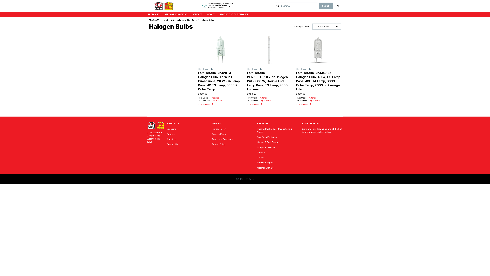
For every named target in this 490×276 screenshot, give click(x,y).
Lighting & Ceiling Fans (173, 20)
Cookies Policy (219, 134)
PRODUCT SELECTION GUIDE (234, 14)
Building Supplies (265, 162)
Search (325, 6)
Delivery (261, 152)
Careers (171, 134)
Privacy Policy (219, 129)
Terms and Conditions (222, 139)
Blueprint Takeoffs (266, 147)
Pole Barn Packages (267, 137)
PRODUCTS (153, 14)
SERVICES (197, 14)
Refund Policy (218, 144)
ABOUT (211, 14)
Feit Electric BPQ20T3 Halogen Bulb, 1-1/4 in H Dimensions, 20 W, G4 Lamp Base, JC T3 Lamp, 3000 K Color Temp (219, 81)
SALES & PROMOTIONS (175, 14)
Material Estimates (265, 167)
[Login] (338, 6)
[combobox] (326, 27)
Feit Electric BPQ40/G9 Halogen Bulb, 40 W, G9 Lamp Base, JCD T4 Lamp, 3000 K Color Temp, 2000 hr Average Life (318, 81)
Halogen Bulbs (207, 20)
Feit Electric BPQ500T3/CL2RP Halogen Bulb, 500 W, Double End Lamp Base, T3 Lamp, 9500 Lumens (267, 81)
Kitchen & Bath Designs (268, 142)
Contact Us (172, 144)
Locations (171, 129)
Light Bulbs (192, 20)
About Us (171, 139)
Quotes (260, 157)
